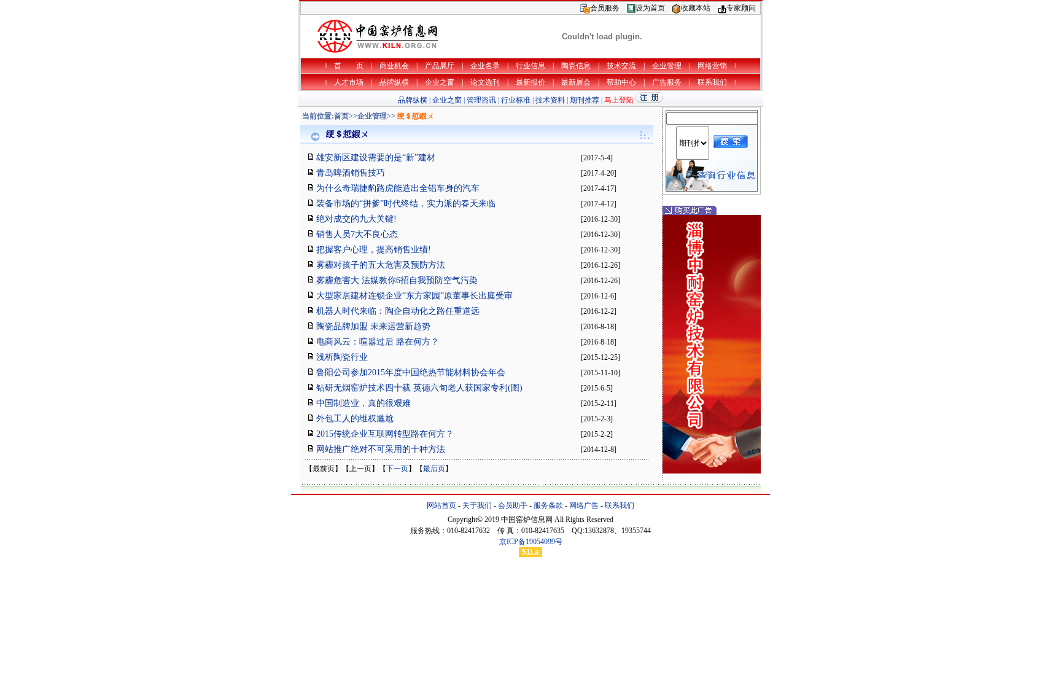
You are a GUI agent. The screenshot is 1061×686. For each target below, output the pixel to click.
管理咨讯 (481, 100)
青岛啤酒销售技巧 (350, 172)
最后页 (434, 468)
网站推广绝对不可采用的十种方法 (380, 449)
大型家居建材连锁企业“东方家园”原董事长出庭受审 (414, 295)
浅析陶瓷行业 (342, 357)
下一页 (397, 468)
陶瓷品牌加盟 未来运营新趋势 (373, 326)
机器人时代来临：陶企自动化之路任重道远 (398, 311)
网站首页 (441, 505)
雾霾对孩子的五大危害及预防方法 (380, 265)
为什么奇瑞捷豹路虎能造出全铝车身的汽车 (398, 188)
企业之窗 (447, 100)
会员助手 (512, 505)
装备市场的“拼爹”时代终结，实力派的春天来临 (406, 203)
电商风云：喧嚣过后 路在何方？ (377, 341)
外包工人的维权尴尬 (355, 418)
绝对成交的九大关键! (356, 219)
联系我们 (619, 505)
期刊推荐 (584, 100)
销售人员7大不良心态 (357, 234)
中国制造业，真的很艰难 (363, 403)
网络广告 (584, 505)
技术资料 (550, 100)
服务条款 (548, 505)
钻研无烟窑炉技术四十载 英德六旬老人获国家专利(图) (419, 387)
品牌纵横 (412, 100)
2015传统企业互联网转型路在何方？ (385, 433)
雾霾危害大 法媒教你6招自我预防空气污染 (397, 280)
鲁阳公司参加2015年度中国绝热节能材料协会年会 (410, 372)
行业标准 (515, 100)
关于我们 (477, 505)
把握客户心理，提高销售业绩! (373, 249)
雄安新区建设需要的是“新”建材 (375, 157)
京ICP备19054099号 (530, 541)
